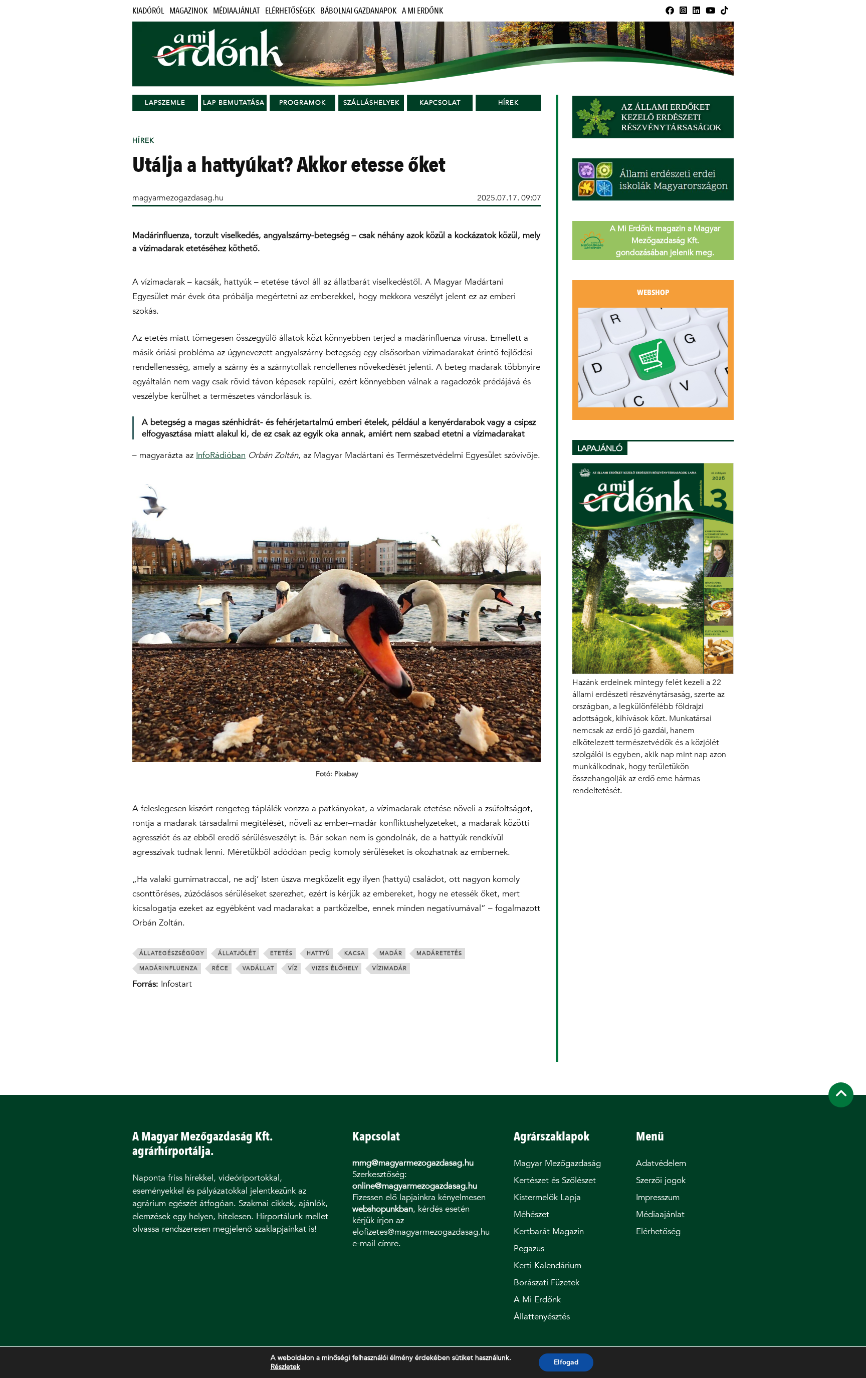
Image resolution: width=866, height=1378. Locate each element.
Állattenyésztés (542, 1316)
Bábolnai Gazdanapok (358, 11)
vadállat (258, 968)
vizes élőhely (335, 968)
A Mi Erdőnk (422, 11)
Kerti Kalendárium (547, 1265)
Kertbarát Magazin (549, 1231)
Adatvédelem (661, 1163)
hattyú (318, 953)
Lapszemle (165, 102)
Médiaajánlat (236, 11)
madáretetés (439, 953)
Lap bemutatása (234, 102)
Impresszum (658, 1197)
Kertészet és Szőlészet (555, 1180)
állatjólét (237, 953)
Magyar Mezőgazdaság (557, 1163)
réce (220, 968)
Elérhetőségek (290, 11)
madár (390, 953)
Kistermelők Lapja (547, 1197)
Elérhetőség (658, 1231)
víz (293, 968)
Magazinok (188, 11)
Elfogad (566, 1362)
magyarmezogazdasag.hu (178, 197)
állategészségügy (171, 953)
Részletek (285, 1366)
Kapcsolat (440, 102)
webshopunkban (382, 1209)
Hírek (508, 102)
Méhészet (531, 1214)
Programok (302, 102)
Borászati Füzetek (546, 1282)
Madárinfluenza (168, 968)
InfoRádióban (221, 455)
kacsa (354, 953)
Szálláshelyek (371, 102)
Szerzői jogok (661, 1180)
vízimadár (389, 968)
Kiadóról (148, 11)
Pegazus (529, 1248)
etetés (281, 953)
